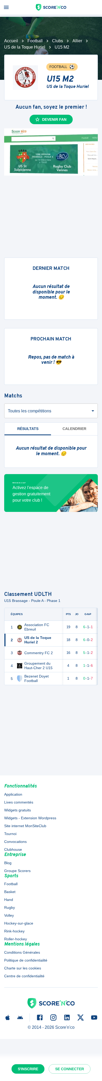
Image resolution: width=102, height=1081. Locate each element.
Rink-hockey (14, 931)
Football (35, 41)
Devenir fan (54, 119)
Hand (8, 900)
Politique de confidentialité (25, 960)
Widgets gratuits (17, 810)
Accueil (11, 41)
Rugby (9, 907)
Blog (8, 863)
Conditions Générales (22, 952)
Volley (9, 915)
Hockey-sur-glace (18, 923)
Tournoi (10, 834)
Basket (9, 892)
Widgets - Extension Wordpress (30, 818)
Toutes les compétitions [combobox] (29, 411)
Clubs (57, 41)
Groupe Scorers (17, 871)
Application (13, 794)
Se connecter (69, 1069)
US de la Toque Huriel (24, 47)
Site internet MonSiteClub (25, 826)
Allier (77, 41)
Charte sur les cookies (22, 968)
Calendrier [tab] (74, 429)
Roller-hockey (15, 939)
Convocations (15, 841)
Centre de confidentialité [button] (24, 976)
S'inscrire (28, 1069)
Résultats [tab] (27, 429)
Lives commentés (18, 802)
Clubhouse (13, 849)
